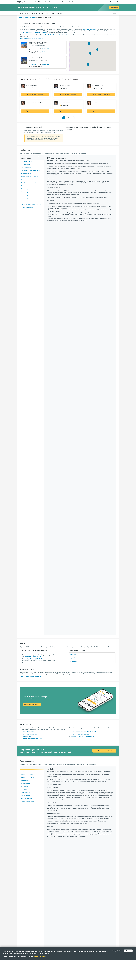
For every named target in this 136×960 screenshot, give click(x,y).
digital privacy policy (39, 956)
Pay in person (73, 661)
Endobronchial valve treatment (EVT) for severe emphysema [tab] (31, 157)
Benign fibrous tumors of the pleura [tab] (29, 771)
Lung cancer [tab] (24, 789)
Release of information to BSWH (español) (82, 736)
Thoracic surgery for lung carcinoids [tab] (30, 195)
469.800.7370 (45, 49)
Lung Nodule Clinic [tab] (25, 164)
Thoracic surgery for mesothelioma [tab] (29, 198)
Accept (128, 951)
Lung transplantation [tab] (26, 167)
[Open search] (117, 2)
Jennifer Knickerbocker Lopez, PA (35, 102)
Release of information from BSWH (32, 738)
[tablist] (32, 395)
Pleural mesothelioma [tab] (26, 798)
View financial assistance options (29, 676)
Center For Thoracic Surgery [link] (44, 17)
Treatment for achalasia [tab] (27, 207)
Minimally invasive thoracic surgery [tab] (29, 176)
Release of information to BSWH (80, 734)
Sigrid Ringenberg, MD (99, 85)
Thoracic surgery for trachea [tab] (28, 201)
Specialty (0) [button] (33, 79)
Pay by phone (73, 658)
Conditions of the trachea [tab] (27, 777)
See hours (44, 51)
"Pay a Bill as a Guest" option (33, 656)
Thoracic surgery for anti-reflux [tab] (28, 185)
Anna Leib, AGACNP (31, 85)
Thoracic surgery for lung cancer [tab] (29, 192)
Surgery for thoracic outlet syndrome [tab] (30, 179)
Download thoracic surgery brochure (30, 38)
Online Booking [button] (43, 79)
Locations (25, 17)
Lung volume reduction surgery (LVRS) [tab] (30, 170)
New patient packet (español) (31, 734)
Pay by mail (73, 654)
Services (41, 13)
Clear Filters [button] (67, 79)
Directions (33, 49)
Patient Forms (55, 13)
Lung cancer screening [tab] (26, 161)
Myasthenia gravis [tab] (25, 795)
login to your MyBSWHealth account (37, 659)
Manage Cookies (116, 951)
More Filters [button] (58, 79)
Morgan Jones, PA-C (98, 102)
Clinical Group (32, 17)
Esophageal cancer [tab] (26, 780)
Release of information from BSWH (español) (83, 732)
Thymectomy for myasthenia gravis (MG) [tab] (31, 204)
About (21, 13)
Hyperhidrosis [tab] (24, 786)
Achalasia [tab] (23, 768)
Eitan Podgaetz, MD (65, 102)
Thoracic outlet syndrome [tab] (27, 801)
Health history (27, 736)
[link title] (23, 2)
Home (20, 17)
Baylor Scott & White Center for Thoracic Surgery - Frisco (38, 58)
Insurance (34, 13)
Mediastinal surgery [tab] (26, 173)
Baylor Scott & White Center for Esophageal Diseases (56, 35)
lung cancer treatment (89, 29)
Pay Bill (47, 13)
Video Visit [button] (51, 79)
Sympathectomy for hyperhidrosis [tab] (29, 182)
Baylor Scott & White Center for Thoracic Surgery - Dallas (38, 43)
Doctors (27, 13)
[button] (35, 87)
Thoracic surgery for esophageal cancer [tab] (31, 189)
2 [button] (68, 117)
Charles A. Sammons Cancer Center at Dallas (33, 32)
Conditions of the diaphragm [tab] (28, 774)
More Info (63, 13)
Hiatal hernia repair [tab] (25, 783)
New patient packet (28, 732)
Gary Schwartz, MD (65, 85)
